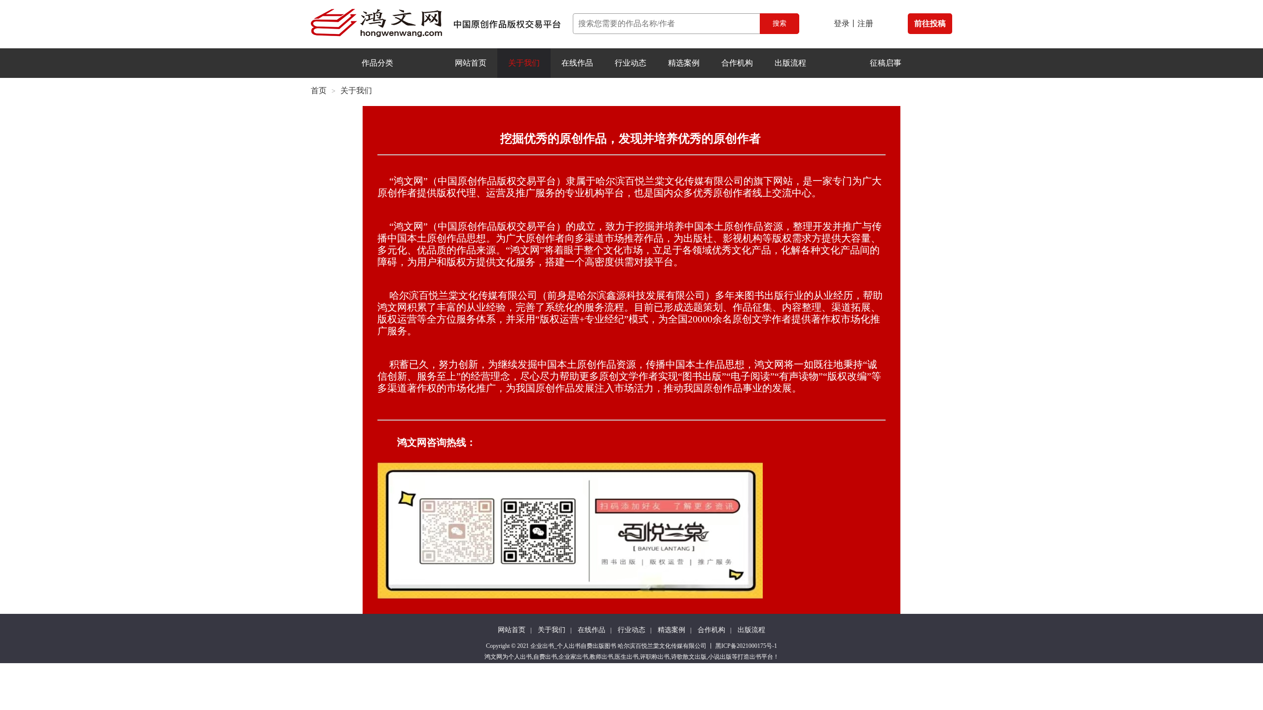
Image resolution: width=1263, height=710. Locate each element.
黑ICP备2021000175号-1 (746, 645)
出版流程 (790, 63)
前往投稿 (930, 23)
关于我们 (524, 63)
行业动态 (630, 63)
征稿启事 (885, 63)
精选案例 (684, 63)
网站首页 (470, 63)
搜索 (779, 23)
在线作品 (577, 63)
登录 (842, 23)
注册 (865, 23)
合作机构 (737, 63)
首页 (319, 90)
